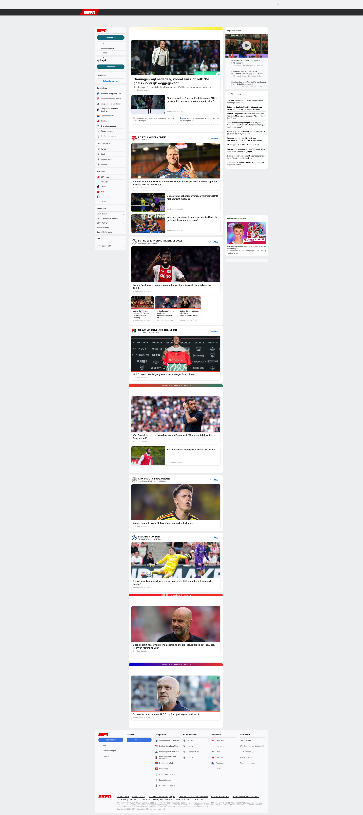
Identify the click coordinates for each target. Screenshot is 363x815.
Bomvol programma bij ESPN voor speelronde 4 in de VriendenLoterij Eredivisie (246, 157)
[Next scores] (278, 4)
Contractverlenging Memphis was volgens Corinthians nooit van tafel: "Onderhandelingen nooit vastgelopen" (246, 124)
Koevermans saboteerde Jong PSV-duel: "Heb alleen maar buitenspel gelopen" (246, 150)
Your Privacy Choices (126, 799)
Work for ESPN (182, 799)
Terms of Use (123, 796)
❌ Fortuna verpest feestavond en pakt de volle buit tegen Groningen (153, 119)
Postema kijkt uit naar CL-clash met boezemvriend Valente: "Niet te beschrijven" (245, 139)
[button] (272, 12)
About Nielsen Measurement (246, 796)
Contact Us (145, 799)
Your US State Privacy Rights (162, 796)
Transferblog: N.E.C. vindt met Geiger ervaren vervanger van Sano (245, 101)
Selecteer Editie (105, 246)
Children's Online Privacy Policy (193, 796)
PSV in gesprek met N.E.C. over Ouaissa (243, 145)
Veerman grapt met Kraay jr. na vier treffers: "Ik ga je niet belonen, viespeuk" (246, 132)
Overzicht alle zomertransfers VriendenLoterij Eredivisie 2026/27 (245, 163)
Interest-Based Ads (220, 796)
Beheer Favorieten (110, 81)
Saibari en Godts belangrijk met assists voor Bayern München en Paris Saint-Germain (245, 108)
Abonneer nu (110, 37)
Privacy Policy (138, 796)
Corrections (198, 799)
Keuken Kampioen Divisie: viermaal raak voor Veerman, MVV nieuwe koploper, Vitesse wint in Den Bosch (246, 116)
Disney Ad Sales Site (162, 799)
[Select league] (91, 5)
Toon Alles (214, 138)
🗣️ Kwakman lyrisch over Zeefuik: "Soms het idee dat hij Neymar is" (199, 119)
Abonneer (111, 67)
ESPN (89, 12)
